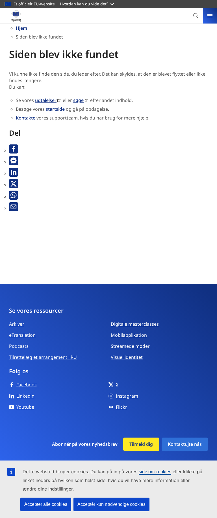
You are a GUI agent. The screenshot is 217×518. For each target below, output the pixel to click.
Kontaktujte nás (185, 444)
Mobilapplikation (129, 335)
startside (55, 109)
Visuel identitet (127, 357)
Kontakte (25, 118)
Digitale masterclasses (135, 324)
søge (78, 100)
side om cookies (155, 471)
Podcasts (19, 346)
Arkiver (16, 324)
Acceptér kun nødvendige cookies (111, 504)
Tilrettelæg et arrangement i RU (43, 357)
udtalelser (46, 100)
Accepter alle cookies (45, 504)
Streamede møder (130, 346)
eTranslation (22, 335)
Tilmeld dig (141, 444)
